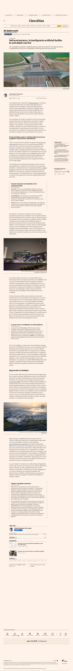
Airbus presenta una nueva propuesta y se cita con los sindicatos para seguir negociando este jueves (61, 159)
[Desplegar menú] (4, 20)
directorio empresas (45, 635)
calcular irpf (7, 635)
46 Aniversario (11, 31)
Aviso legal (8, 668)
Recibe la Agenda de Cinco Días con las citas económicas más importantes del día (25, 534)
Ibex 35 (7, 15)
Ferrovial (43, 225)
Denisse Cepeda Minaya (21, 546)
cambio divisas (38, 635)
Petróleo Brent (31, 15)
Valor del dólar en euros (59, 15)
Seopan (37, 108)
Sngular (41, 469)
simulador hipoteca (15, 635)
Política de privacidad (26, 668)
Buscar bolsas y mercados (59, 168)
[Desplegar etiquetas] (46, 560)
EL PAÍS (48, 25)
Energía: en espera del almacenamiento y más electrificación (30, 544)
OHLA (19, 345)
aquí (33, 566)
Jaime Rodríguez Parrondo (16, 94)
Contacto (5, 668)
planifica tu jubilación (29, 635)
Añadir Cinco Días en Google (42, 98)
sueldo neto (22, 635)
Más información (12, 566)
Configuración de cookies (19, 668)
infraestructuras (33, 103)
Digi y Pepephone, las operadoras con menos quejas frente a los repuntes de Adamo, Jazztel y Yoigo (61, 146)
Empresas (24, 560)
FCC (18, 296)
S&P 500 (18, 15)
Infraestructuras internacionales (32, 560)
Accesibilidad (32, 668)
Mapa (35, 668)
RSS (36, 668)
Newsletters (39, 668)
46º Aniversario (12, 38)
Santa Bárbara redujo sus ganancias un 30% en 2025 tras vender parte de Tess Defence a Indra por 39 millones (61, 151)
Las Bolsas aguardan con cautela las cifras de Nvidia (21, 34)
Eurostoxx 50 (45, 15)
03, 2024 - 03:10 (15, 95)
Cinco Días (11, 560)
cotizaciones (53, 635)
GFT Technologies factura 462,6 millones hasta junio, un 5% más (61, 156)
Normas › (45, 537)
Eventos (15, 560)
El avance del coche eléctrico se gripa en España (31, 551)
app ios (60, 635)
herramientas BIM (14, 382)
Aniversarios (19, 560)
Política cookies (12, 668)
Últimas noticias (58, 142)
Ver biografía (17, 530)
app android (66, 635)
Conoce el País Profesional (36, 641)
